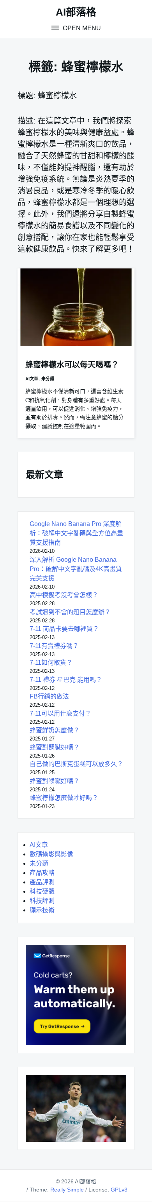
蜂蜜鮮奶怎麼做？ (55, 730)
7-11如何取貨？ (51, 662)
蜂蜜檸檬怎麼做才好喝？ (64, 797)
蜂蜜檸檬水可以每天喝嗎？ (72, 365)
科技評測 (42, 900)
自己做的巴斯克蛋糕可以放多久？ (76, 764)
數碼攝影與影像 (51, 854)
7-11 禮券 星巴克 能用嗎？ (66, 679)
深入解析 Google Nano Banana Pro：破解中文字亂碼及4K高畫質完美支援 (76, 569)
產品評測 (42, 882)
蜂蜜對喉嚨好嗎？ (55, 781)
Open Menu (81, 28)
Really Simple (67, 1189)
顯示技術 (42, 910)
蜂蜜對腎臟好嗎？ (55, 747)
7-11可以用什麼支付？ (60, 713)
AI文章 (31, 378)
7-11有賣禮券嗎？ (54, 646)
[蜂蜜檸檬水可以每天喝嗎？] (76, 307)
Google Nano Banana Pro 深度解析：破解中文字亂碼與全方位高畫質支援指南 (76, 533)
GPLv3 (119, 1189)
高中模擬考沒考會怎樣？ (64, 595)
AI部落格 (76, 12)
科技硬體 (42, 891)
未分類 (47, 378)
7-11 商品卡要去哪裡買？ (64, 628)
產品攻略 (42, 872)
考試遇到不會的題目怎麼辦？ (70, 612)
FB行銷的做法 (49, 696)
